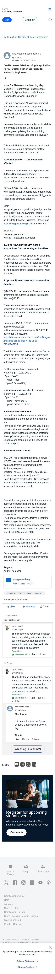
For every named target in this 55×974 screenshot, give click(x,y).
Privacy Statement (26, 961)
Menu (50, 9)
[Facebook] (22, 764)
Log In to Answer (27, 749)
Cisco (12, 10)
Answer (30, 606)
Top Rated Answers (12, 620)
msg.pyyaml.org (21, 579)
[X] (28, 764)
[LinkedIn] (34, 764)
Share (46, 606)
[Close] (50, 947)
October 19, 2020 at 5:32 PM (24, 60)
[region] (27, 958)
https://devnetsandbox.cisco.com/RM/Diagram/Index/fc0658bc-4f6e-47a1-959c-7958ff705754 (27, 341)
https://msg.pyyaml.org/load (18, 223)
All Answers (9, 663)
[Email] (17, 764)
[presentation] (8, 580)
